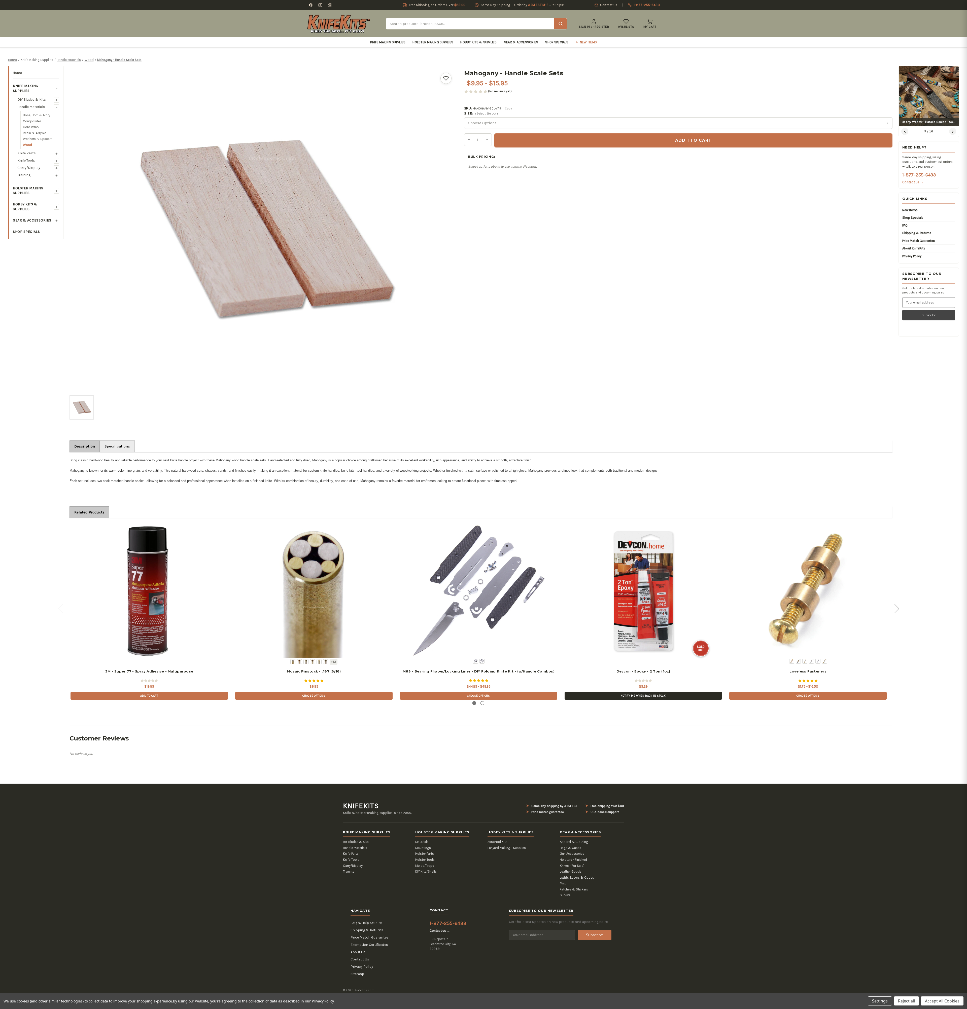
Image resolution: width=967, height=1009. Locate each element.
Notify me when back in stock (643, 695)
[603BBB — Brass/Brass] (305, 661)
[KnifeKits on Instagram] (320, 5)
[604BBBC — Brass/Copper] (312, 661)
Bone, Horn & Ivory (36, 115)
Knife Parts (26, 153)
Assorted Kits (497, 842)
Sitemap (357, 974)
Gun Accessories (572, 853)
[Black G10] (475, 661)
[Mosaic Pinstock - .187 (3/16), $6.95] (314, 591)
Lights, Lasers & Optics (577, 877)
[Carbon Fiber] (482, 661)
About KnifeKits (913, 248)
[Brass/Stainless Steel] (798, 661)
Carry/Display (28, 168)
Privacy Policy (911, 256)
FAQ (905, 225)
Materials (422, 842)
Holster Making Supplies (432, 42)
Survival (565, 895)
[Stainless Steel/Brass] (824, 661)
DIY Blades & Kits (31, 99)
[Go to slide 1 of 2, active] (474, 703)
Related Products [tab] (89, 512)
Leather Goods (570, 871)
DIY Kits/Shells (426, 871)
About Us (358, 952)
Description (84, 446)
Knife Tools (26, 160)
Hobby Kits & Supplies (478, 42)
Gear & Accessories (521, 42)
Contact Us (360, 959)
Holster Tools (425, 860)
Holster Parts (424, 853)
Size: (481, 113)
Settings (880, 1001)
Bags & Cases (570, 848)
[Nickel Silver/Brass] (804, 661)
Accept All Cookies (942, 1001)
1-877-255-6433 (919, 175)
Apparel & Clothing (574, 842)
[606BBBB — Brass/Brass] (325, 661)
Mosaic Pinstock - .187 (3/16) (314, 671)
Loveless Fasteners (807, 671)
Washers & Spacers (37, 139)
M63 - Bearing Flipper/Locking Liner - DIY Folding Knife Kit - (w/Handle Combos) (479, 671)
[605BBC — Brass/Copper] (319, 661)
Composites (32, 121)
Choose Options (313, 695)
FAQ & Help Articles (366, 923)
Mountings (423, 848)
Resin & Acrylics (35, 133)
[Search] (560, 23)
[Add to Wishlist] (446, 78)
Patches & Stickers (574, 889)
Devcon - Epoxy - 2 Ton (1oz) (643, 671)
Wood (27, 145)
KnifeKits (361, 805)
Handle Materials (31, 107)
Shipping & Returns (916, 233)
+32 (333, 661)
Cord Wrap (31, 127)
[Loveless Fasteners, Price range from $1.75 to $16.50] (808, 591)
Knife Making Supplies (387, 42)
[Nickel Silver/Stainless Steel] (811, 661)
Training (23, 175)
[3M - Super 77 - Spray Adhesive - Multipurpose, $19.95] (149, 591)
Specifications (117, 446)
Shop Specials (556, 42)
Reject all (906, 1001)
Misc (563, 883)
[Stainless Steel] (817, 661)
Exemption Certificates (369, 945)
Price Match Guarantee (918, 241)
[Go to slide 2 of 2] (482, 703)
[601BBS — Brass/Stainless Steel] (292, 661)
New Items (910, 210)
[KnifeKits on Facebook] (310, 5)
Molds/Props (424, 866)
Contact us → (912, 182)
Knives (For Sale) (572, 866)
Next (897, 608)
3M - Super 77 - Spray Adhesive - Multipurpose (149, 671)
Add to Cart (149, 695)
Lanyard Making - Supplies (507, 848)
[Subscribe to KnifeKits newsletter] (329, 5)
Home (17, 73)
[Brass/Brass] (791, 661)
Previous (60, 608)
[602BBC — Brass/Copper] (299, 661)
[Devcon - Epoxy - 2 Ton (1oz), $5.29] (643, 591)
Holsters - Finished (573, 860)
